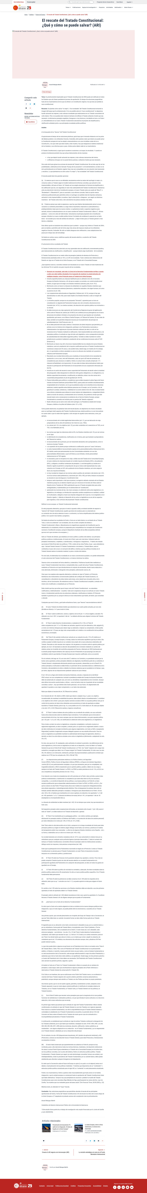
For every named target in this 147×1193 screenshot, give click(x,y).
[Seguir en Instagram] (123, 1187)
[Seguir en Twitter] (119, 1187)
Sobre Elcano (128, 7)
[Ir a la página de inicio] (23, 6)
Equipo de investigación (89, 7)
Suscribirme (31, 122)
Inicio (25, 14)
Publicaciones (77, 7)
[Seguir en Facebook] (114, 1187)
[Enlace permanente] (30, 108)
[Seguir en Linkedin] (127, 1187)
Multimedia (118, 7)
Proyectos (102, 7)
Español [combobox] (129, 2)
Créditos (73, 1186)
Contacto (42, 1186)
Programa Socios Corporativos (105, 2)
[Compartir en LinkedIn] (34, 104)
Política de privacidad (62, 1186)
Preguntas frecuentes (84, 1186)
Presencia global (31, 2)
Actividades (109, 7)
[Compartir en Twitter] (30, 104)
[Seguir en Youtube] (131, 1187)
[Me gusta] (43, 1140)
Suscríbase (120, 2)
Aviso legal (50, 1186)
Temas (67, 7)
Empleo (105, 1186)
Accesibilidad (97, 1186)
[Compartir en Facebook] (26, 104)
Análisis (31, 14)
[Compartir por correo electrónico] (26, 108)
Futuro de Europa (40, 14)
